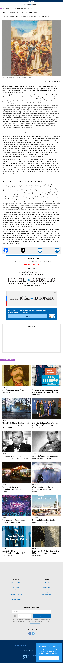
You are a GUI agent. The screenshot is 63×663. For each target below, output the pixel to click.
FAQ (47, 592)
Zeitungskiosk (31, 1)
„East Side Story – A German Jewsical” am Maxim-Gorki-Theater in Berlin (46, 489)
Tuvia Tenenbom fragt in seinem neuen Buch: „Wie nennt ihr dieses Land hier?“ (45, 392)
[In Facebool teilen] (5, 250)
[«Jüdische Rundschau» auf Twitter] (33, 633)
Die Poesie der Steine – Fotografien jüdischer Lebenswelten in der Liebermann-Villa (45, 553)
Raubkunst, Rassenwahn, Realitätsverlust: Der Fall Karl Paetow (13, 489)
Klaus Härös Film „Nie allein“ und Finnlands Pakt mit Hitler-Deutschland (15, 425)
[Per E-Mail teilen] (57, 250)
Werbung (47, 589)
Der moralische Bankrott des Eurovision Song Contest (13, 521)
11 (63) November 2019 (20, 8)
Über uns (47, 582)
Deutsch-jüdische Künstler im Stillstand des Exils (43, 521)
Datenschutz (29, 651)
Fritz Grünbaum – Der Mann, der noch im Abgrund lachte (45, 457)
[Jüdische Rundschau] (31, 4)
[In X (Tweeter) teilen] (23, 250)
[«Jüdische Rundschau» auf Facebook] (29, 633)
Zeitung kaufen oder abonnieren (47, 584)
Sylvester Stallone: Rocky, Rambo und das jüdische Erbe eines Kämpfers (45, 425)
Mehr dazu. (54, 653)
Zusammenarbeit (47, 587)
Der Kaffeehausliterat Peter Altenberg (13, 391)
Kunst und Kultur (6, 8)
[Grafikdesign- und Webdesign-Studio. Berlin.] (31, 656)
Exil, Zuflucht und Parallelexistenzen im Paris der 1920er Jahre (14, 553)
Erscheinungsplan (46, 594)
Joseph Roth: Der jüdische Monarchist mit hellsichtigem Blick (16, 457)
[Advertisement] (20, 339)
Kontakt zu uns (47, 597)
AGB (21, 651)
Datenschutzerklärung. (35, 622)
